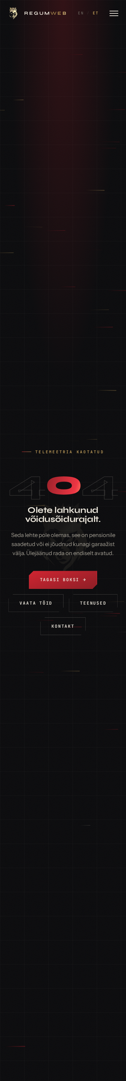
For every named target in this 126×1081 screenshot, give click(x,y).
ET (95, 13)
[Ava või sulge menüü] (114, 13)
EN (81, 13)
